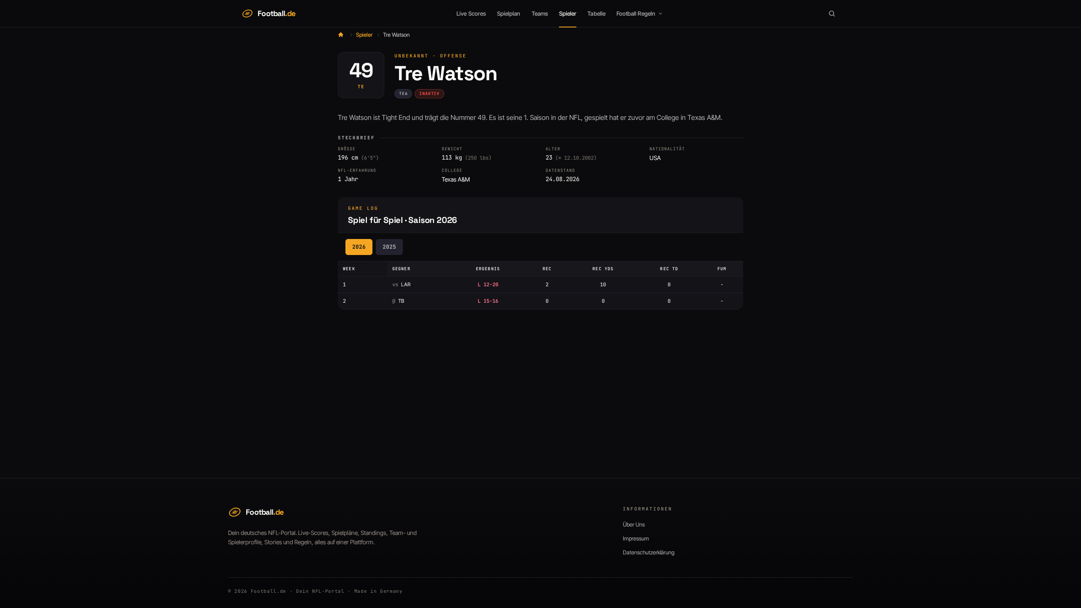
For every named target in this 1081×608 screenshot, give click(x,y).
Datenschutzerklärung (648, 552)
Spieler (567, 13)
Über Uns (634, 524)
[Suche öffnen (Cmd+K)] (831, 13)
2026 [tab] (359, 246)
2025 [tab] (389, 246)
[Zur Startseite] (340, 34)
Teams (540, 13)
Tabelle (596, 13)
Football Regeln (636, 13)
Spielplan (509, 13)
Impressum (636, 538)
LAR (401, 284)
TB (398, 301)
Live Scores (471, 13)
